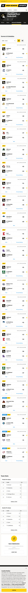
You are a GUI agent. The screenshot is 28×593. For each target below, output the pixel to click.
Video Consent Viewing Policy (18, 584)
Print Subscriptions (23, 1)
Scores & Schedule (16, 22)
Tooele (8, 250)
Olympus (8, 367)
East (7, 233)
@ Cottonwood (10, 103)
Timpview (8, 452)
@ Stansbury (9, 322)
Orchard (9, 485)
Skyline (8, 115)
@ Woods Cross (10, 389)
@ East (8, 339)
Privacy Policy (7, 584)
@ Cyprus (8, 70)
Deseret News (3, 1)
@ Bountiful (9, 204)
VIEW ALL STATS (14, 501)
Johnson (9, 497)
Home (2, 22)
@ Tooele (8, 355)
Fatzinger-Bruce (11, 494)
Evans (8, 491)
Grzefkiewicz (10, 525)
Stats (25, 22)
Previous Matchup (19, 57)
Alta (7, 132)
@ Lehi (8, 439)
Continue (14, 590)
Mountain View (10, 401)
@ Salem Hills (9, 423)
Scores (15, 10)
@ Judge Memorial (11, 87)
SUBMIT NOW (14, 552)
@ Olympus (9, 271)
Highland (8, 48)
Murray (8, 166)
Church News (9, 1)
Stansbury (9, 216)
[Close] (26, 568)
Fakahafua (9, 488)
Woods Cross (9, 283)
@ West (8, 187)
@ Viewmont (9, 53)
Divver (8, 516)
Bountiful (8, 300)
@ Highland (9, 120)
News (8, 22)
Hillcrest (8, 149)
